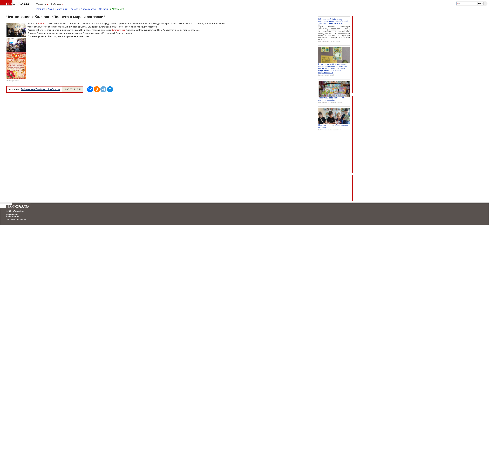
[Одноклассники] (97, 89)
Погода (74, 9)
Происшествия (89, 9)
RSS (24, 219)
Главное (40, 9)
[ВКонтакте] (90, 89)
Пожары (103, 9)
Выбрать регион (12, 216)
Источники (62, 9)
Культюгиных (118, 30)
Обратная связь (12, 214)
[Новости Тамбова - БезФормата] (15, 3)
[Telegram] (103, 89)
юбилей (42, 23)
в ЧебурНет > (117, 9)
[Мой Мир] (110, 89)
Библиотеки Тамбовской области (40, 89)
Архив (51, 9)
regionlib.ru (15, 81)
